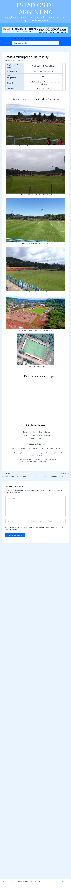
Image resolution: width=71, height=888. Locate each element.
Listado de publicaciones (20, 38)
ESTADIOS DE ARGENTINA (35, 8)
